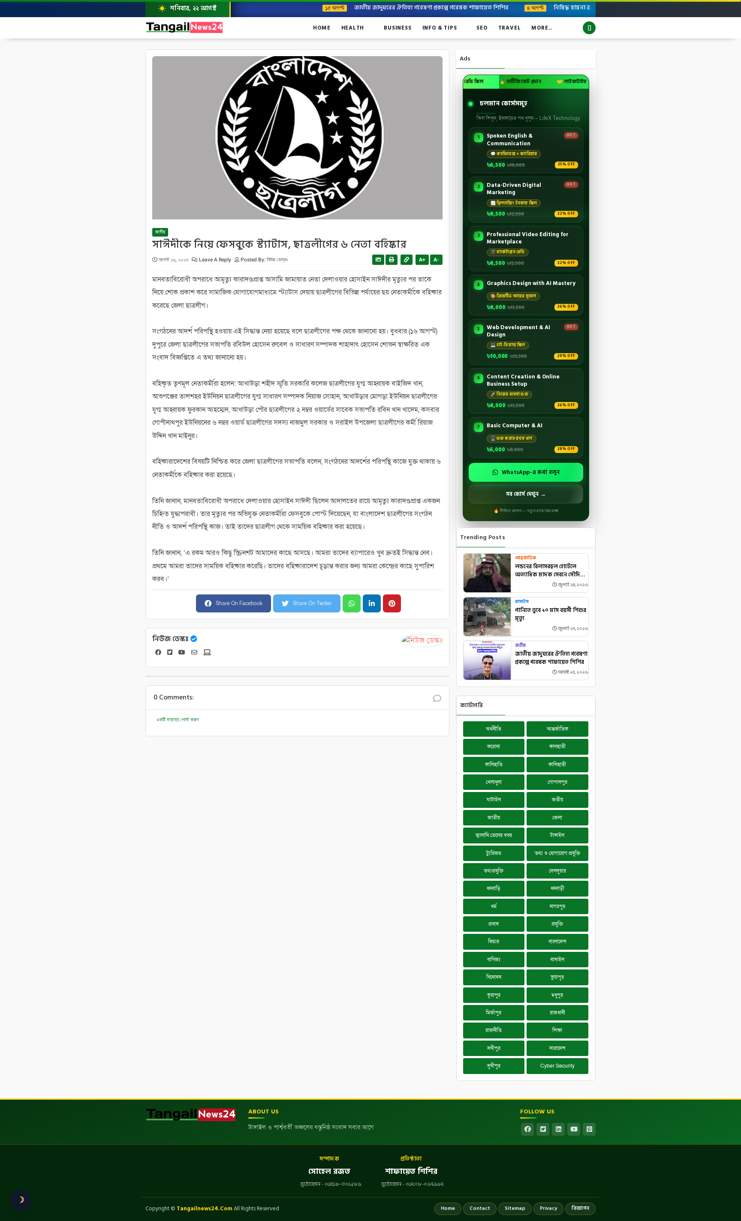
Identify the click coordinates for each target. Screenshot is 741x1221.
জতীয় (520, 645)
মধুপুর (557, 995)
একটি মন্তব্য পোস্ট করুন (178, 720)
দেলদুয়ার (557, 870)
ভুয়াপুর (557, 977)
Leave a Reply (215, 260)
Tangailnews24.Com (204, 1208)
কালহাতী (557, 746)
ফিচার (493, 941)
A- (436, 260)
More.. (541, 28)
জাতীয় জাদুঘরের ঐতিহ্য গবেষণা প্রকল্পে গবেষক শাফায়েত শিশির (396, 7)
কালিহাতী (557, 764)
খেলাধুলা (494, 782)
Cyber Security (557, 1065)
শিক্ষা (557, 1030)
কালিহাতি (494, 764)
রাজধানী (557, 1012)
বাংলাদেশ (557, 941)
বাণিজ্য (493, 959)
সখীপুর (493, 1048)
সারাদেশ (557, 1048)
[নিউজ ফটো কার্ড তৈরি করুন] (378, 260)
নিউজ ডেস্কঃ (170, 639)
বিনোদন (493, 977)
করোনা (493, 746)
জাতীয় (160, 232)
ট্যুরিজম (493, 853)
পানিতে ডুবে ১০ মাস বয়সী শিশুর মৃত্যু (550, 614)
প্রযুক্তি (557, 924)
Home (321, 28)
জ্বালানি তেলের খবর (494, 835)
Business (397, 28)
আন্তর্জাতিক (525, 558)
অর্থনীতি (493, 729)
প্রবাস (493, 924)
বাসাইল (522, 602)
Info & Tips (439, 28)
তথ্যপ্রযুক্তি (493, 870)
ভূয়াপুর (493, 995)
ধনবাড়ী (557, 888)
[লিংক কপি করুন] (407, 260)
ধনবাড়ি (493, 888)
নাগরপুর (557, 906)
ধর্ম (494, 906)
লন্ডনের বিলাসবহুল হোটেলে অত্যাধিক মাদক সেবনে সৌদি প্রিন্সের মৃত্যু (547, 571)
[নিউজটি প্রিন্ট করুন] (392, 260)
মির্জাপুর (493, 1012)
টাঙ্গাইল (557, 835)
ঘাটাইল (494, 799)
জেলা (557, 817)
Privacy (548, 1208)
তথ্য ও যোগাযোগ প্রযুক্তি (557, 853)
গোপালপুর (557, 782)
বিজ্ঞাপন (580, 1208)
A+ (422, 260)
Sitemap (515, 1208)
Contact (480, 1208)
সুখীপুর (493, 1065)
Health (352, 28)
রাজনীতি (493, 1030)
